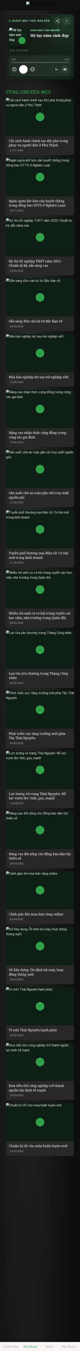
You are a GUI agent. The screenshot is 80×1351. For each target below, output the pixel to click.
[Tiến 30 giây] (32, 69)
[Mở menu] (5, 5)
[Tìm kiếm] (75, 5)
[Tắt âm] (65, 69)
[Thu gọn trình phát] (67, 21)
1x (56, 69)
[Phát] (23, 69)
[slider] (40, 62)
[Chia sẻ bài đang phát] (57, 20)
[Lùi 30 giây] (14, 69)
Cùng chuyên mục (28, 92)
